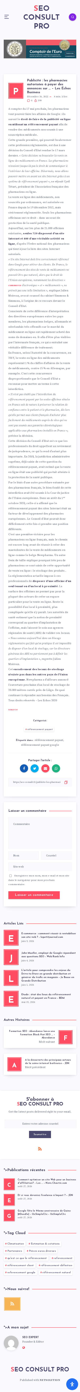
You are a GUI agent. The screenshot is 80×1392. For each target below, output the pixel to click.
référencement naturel (56, 1272)
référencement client (20, 1265)
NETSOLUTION (50, 1380)
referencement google (21, 1272)
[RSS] (40, 1149)
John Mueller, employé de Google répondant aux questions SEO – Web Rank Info (48, 955)
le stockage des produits (49, 570)
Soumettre (40, 1134)
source (13, 709)
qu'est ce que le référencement (27, 1258)
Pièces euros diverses (42, 1251)
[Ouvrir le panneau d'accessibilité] (72, 1384)
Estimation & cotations (45, 1243)
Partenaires (14, 1251)
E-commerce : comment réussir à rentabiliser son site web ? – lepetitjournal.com (48, 935)
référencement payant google (40, 745)
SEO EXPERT (30, 1337)
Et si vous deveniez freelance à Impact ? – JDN (45, 1195)
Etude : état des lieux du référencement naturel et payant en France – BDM (46, 996)
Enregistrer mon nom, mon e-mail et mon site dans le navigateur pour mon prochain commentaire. (38, 880)
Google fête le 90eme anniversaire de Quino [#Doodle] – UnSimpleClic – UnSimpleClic (44, 1212)
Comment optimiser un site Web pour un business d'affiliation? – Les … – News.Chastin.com (47, 1181)
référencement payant (40, 729)
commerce (14, 285)
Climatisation (15, 1243)
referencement (63, 1258)
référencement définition (56, 1265)
